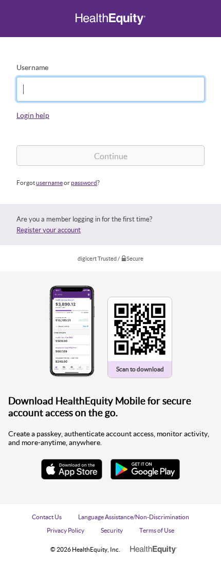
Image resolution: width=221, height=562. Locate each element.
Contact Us (47, 517)
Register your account (48, 230)
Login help (32, 115)
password (84, 182)
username (49, 182)
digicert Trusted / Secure (110, 258)
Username (32, 67)
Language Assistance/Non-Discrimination (133, 517)
